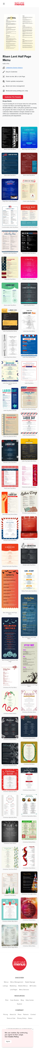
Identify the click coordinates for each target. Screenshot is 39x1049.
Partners (26, 1014)
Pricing (5, 1014)
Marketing (13, 986)
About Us (13, 1014)
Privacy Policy (21, 1018)
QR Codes (33, 986)
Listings (5, 986)
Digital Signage (30, 982)
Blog (22, 1000)
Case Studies (14, 1000)
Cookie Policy (13, 1037)
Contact (33, 1014)
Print (6, 1000)
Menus (6, 982)
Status (30, 1018)
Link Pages (13, 989)
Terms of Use (11, 1018)
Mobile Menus (23, 986)
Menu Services (24, 989)
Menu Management (16, 982)
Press (19, 1014)
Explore (19, 1004)
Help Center (30, 1000)
